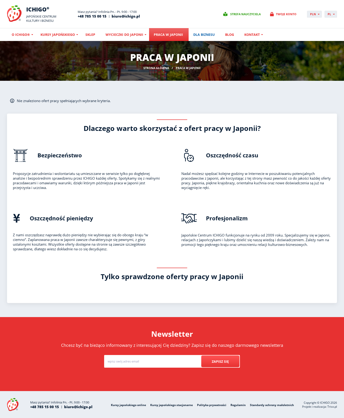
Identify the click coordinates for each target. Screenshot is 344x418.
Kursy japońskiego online (128, 405)
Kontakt (252, 34)
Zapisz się (220, 361)
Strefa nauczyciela (245, 14)
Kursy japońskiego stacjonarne (171, 405)
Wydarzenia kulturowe (211, 379)
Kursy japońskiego (57, 34)
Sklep (90, 34)
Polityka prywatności (211, 405)
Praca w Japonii (168, 34)
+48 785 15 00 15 (92, 16)
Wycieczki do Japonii (124, 34)
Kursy (156, 379)
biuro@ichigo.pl (126, 16)
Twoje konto (286, 14)
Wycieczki (177, 379)
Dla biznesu (204, 34)
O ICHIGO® (21, 34)
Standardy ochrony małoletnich (272, 405)
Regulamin (238, 405)
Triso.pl (332, 407)
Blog (229, 34)
